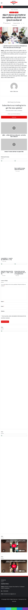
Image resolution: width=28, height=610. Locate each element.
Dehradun (16, 9)
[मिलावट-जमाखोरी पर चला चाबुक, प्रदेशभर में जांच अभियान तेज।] (21, 163)
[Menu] (1, 3)
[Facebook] (15, 93)
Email (2, 306)
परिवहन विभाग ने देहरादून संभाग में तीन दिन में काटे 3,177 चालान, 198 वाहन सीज (7, 273)
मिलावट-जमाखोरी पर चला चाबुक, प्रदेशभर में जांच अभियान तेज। (20, 168)
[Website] (13, 93)
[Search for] (26, 3)
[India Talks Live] (14, 3)
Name (2, 301)
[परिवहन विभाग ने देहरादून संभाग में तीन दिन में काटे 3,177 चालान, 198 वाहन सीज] (7, 266)
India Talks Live (8, 23)
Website (2, 311)
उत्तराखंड (16, 12)
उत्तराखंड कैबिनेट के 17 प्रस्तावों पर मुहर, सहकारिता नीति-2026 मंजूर (7, 259)
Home (12, 9)
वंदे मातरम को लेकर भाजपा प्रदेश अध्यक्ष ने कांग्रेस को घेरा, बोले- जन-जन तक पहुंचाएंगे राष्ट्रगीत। (20, 273)
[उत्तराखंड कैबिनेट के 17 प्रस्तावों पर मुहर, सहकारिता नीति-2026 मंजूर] (7, 208)
